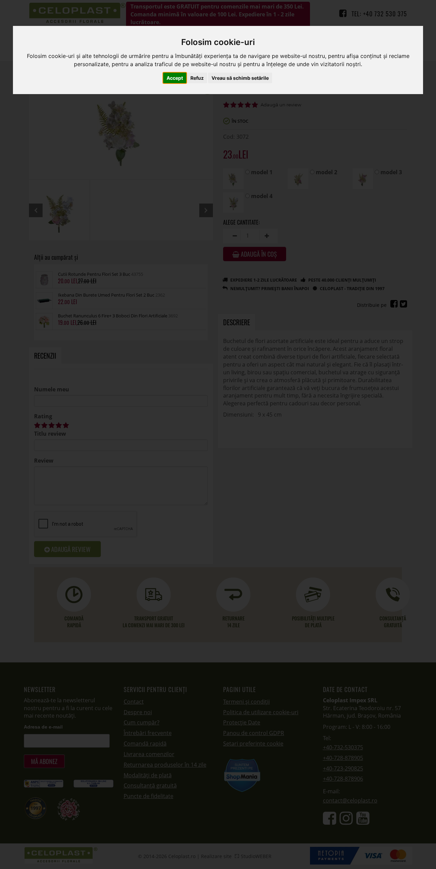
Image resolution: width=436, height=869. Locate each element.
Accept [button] (175, 78)
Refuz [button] (197, 78)
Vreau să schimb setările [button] (240, 78)
